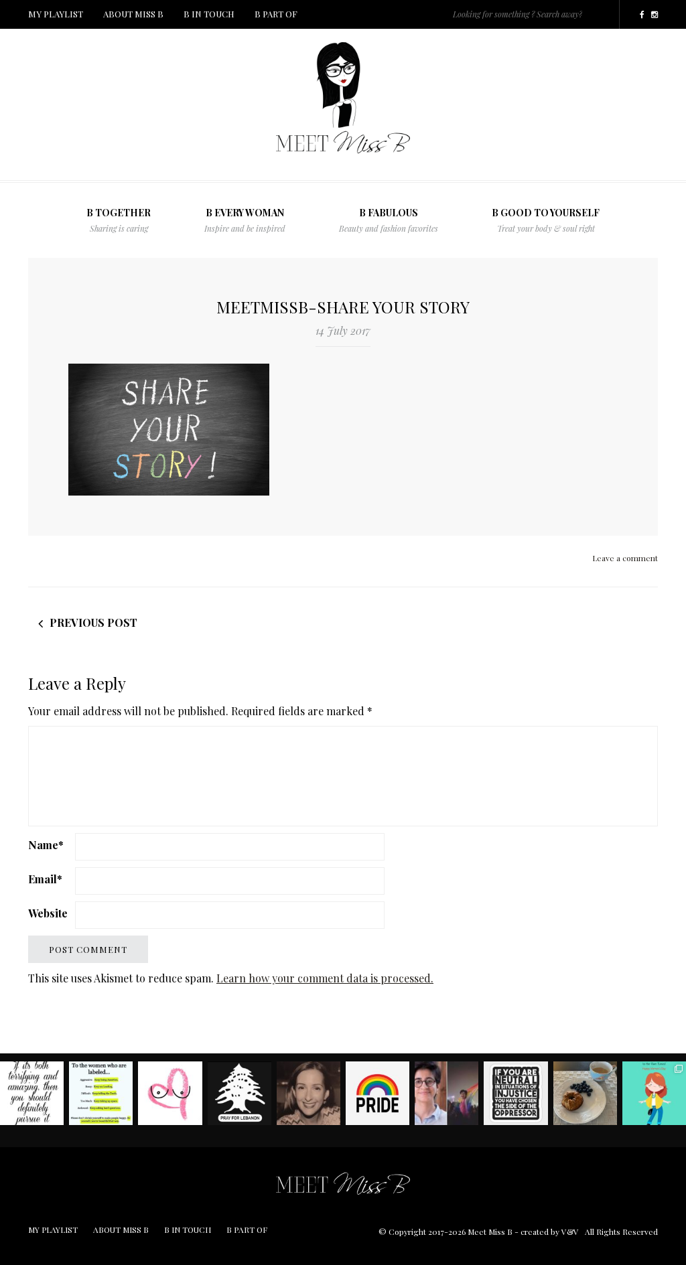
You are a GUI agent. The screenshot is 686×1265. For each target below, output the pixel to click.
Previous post (93, 622)
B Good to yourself (546, 220)
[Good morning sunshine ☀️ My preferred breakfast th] (585, 1093)
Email (45, 879)
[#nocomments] (515, 1093)
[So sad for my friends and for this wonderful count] (239, 1093)
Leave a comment (625, 557)
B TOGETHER (118, 220)
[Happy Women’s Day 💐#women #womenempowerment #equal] (654, 1093)
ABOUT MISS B (133, 13)
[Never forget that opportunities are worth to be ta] (32, 1093)
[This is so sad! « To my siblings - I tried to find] (446, 1093)
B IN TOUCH (209, 13)
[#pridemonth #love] (377, 1093)
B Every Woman (244, 220)
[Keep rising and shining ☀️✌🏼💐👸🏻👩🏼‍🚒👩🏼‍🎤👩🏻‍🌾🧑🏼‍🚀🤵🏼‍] (101, 1093)
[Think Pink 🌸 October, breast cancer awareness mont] (170, 1093)
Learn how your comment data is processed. (324, 978)
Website (48, 913)
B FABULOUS (388, 220)
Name (46, 845)
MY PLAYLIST (55, 13)
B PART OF (276, 13)
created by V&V (550, 1231)
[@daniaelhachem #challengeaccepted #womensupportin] (308, 1093)
